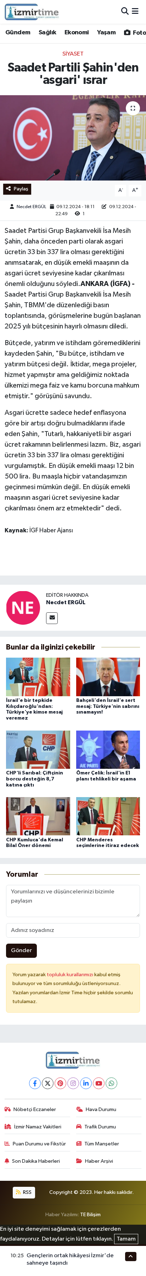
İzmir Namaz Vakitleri (37, 1126)
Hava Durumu (101, 1109)
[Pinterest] (60, 1083)
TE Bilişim (90, 1214)
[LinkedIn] (86, 1083)
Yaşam (106, 32)
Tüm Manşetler (101, 1143)
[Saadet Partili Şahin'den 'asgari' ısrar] (73, 138)
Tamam (126, 1239)
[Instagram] (73, 1083)
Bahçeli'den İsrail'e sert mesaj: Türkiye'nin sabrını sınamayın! (107, 706)
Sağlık (47, 32)
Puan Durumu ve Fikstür (39, 1143)
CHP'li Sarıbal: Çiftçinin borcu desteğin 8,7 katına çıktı (34, 779)
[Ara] (125, 12)
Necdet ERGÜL (31, 207)
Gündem (17, 32)
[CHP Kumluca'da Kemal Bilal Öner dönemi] (38, 816)
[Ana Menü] (135, 12)
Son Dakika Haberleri (36, 1161)
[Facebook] (35, 1083)
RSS (27, 1192)
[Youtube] (99, 1083)
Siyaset (73, 54)
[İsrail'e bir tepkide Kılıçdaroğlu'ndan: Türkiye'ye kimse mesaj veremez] (38, 677)
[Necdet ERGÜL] (23, 608)
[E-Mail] (52, 618)
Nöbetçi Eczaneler (34, 1109)
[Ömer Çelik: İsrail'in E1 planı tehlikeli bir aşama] (108, 749)
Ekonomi (76, 32)
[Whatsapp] (111, 1083)
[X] (48, 1083)
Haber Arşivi (99, 1161)
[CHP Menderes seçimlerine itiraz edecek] (108, 816)
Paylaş (21, 188)
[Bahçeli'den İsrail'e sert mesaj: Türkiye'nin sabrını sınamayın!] (108, 677)
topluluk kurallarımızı (70, 974)
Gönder (21, 951)
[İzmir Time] (32, 11)
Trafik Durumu (100, 1126)
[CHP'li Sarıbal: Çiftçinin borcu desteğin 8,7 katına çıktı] (38, 749)
